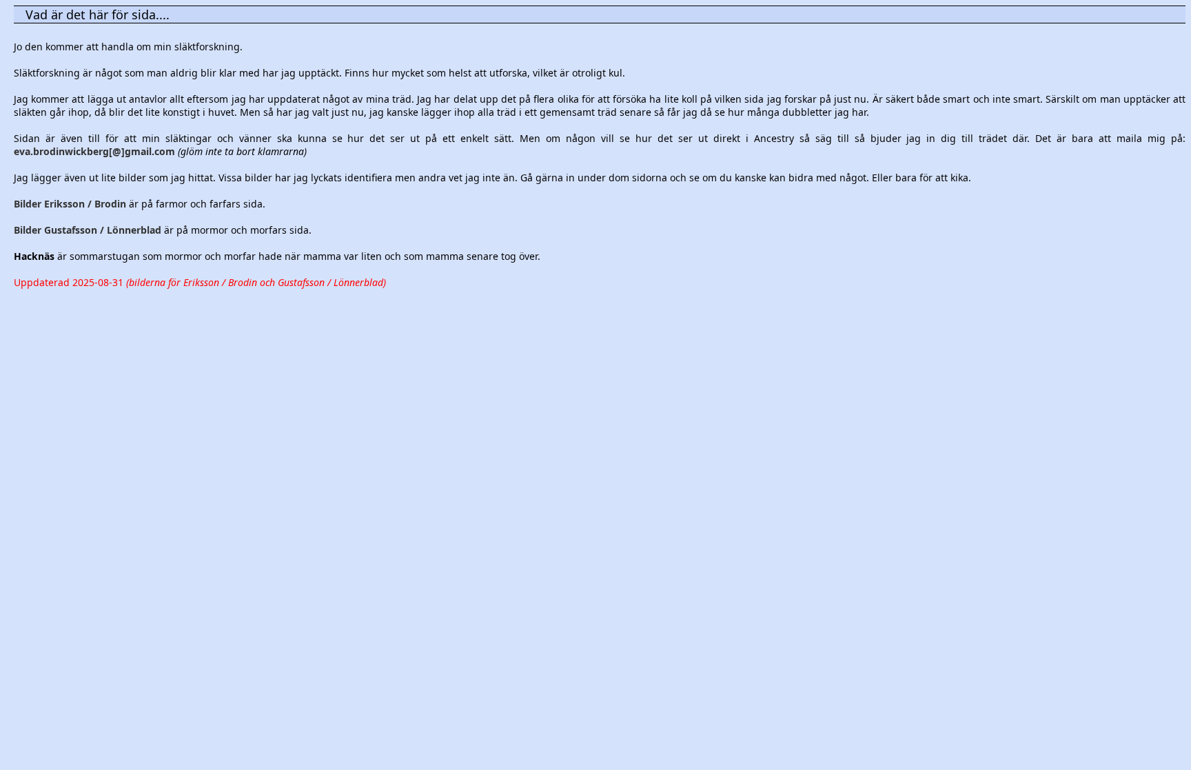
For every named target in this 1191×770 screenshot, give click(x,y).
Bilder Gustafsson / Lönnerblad (87, 229)
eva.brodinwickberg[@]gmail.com (94, 151)
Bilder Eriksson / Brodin (70, 203)
